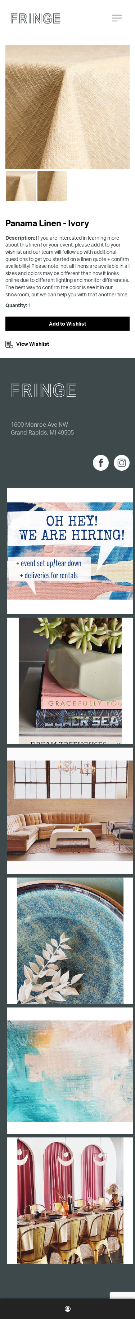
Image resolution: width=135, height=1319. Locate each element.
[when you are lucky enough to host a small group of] (70, 1200)
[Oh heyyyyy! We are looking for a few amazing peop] (70, 551)
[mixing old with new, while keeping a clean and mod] (70, 811)
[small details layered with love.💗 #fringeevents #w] (70, 681)
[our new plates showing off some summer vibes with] (70, 941)
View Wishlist (32, 344)
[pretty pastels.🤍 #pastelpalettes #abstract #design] (70, 1070)
